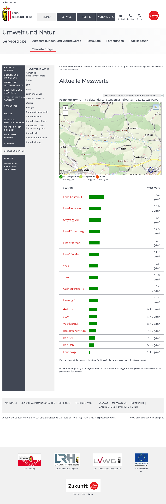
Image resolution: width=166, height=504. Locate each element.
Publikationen (139, 41)
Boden (29, 80)
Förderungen (115, 41)
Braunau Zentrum (74, 331)
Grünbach (69, 309)
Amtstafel (11, 403)
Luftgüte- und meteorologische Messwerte (140, 67)
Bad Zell (68, 338)
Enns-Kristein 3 (72, 197)
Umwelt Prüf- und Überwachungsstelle (36, 127)
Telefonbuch (119, 403)
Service (66, 17)
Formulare (94, 41)
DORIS (70, 172)
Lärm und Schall (34, 94)
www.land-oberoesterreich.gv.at (147, 418)
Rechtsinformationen (36, 138)
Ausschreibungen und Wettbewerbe (56, 41)
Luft (28, 85)
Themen (46, 17)
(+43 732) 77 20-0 (81, 418)
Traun (66, 277)
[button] (155, 107)
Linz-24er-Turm (72, 254)
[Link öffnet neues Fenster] (154, 13)
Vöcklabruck (70, 323)
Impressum (137, 403)
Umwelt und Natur (38, 69)
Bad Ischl (68, 345)
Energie (30, 108)
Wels (66, 265)
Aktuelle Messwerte (68, 70)
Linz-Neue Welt (73, 208)
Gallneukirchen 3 (73, 288)
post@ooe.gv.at (107, 418)
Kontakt (103, 403)
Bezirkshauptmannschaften (38, 403)
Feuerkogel (70, 352)
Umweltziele (32, 133)
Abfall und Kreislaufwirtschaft (35, 74)
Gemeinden (65, 403)
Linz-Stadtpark (72, 243)
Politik (86, 17)
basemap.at (78, 172)
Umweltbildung (33, 142)
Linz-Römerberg (73, 231)
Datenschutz (107, 407)
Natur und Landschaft (37, 112)
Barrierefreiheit (128, 407)
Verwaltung (106, 17)
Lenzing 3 (69, 300)
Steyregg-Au (71, 220)
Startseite (77, 67)
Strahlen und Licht (35, 99)
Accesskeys (10, 2)
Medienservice (83, 403)
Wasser (29, 103)
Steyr (66, 316)
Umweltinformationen (36, 121)
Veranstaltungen (43, 49)
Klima (28, 89)
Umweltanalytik (33, 117)
